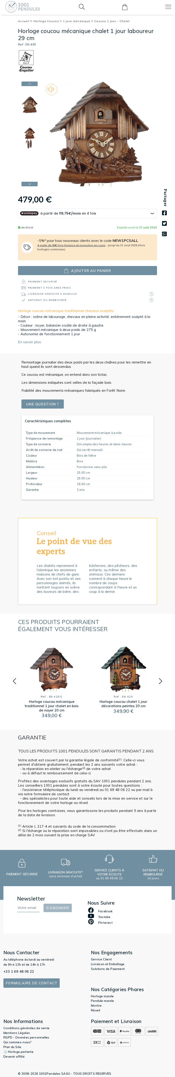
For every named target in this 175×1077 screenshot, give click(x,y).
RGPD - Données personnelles (26, 1037)
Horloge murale (102, 996)
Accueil (24, 21)
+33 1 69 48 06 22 (18, 971)
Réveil (95, 1010)
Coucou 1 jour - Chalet (112, 21)
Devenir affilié (14, 1056)
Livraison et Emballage (108, 964)
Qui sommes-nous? (17, 1042)
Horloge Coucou (46, 21)
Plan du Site (12, 1047)
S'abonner (57, 908)
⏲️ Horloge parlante (18, 1052)
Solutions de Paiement (108, 969)
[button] (14, 681)
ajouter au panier (91, 271)
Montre (96, 1005)
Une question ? (42, 404)
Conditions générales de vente (26, 1028)
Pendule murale (102, 1001)
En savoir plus (29, 342)
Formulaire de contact (31, 983)
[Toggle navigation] (168, 7)
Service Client (101, 959)
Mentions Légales (16, 1033)
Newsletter (31, 898)
